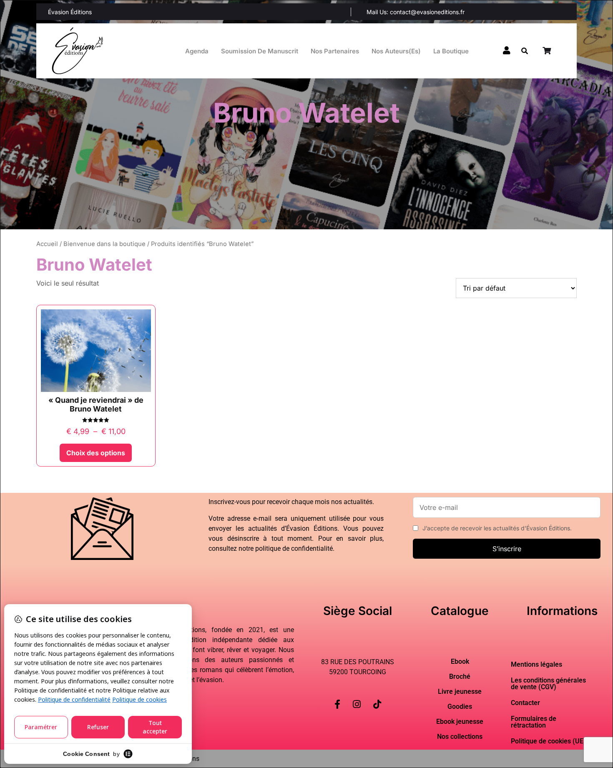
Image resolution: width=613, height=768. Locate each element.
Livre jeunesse (460, 691)
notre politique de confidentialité (286, 548)
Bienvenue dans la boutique (104, 244)
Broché (459, 676)
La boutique (451, 51)
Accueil (47, 244)
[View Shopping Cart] (548, 51)
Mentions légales (536, 664)
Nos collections (459, 736)
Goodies (459, 706)
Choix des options (95, 453)
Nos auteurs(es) (396, 51)
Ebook (460, 661)
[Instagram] (357, 697)
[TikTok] (377, 697)
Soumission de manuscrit (259, 51)
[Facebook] (337, 697)
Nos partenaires (335, 51)
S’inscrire (506, 549)
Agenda (197, 51)
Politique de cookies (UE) (548, 741)
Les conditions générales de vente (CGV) (548, 683)
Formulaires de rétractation (533, 722)
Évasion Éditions (70, 11)
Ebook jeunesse (459, 721)
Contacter (525, 703)
